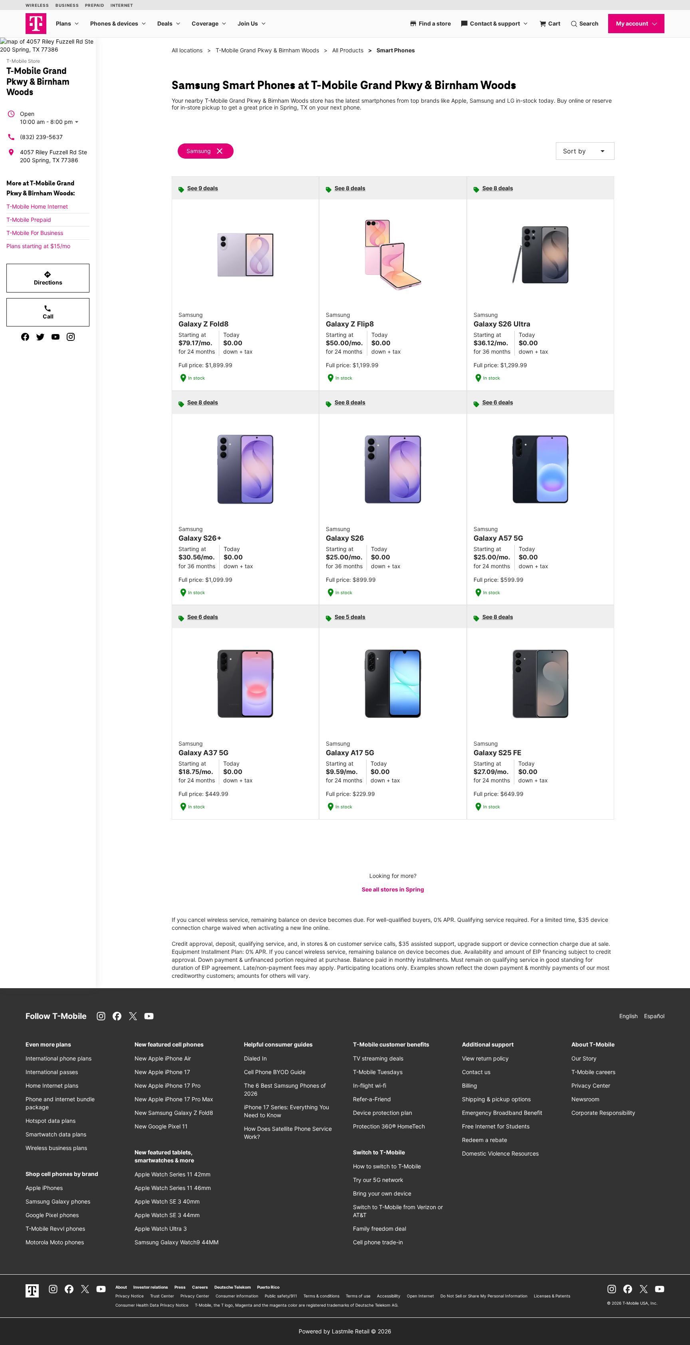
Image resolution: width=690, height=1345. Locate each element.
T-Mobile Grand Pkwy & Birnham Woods (267, 50)
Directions (48, 278)
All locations (187, 50)
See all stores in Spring (393, 889)
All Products (347, 50)
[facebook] (25, 337)
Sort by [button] (585, 151)
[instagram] (70, 337)
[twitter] (40, 337)
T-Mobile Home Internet (37, 206)
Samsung (198, 150)
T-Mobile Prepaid (28, 219)
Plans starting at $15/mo (38, 246)
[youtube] (55, 337)
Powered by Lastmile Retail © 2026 (345, 1331)
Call (48, 312)
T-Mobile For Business (34, 232)
